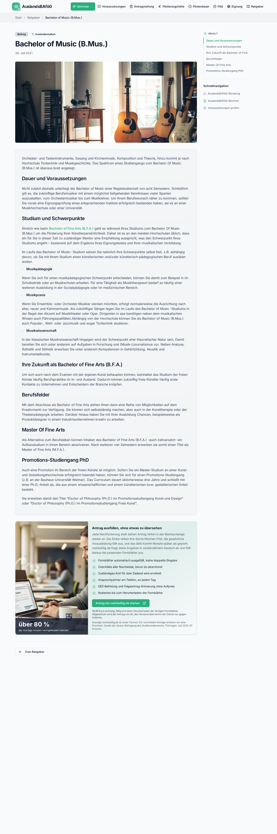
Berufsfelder (214, 58)
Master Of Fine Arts (218, 64)
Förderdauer (201, 6)
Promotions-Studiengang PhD (224, 70)
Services (83, 6)
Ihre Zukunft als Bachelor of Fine (227, 52)
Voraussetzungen (114, 6)
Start (18, 17)
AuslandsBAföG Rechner (223, 100)
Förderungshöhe (173, 6)
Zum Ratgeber (34, 651)
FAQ (220, 6)
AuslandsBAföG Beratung (224, 93)
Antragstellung (144, 6)
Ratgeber (257, 6)
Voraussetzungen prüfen (223, 107)
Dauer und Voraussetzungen (224, 40)
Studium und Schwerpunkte (223, 46)
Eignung (237, 6)
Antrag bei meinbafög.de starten (118, 603)
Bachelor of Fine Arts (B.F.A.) (71, 228)
